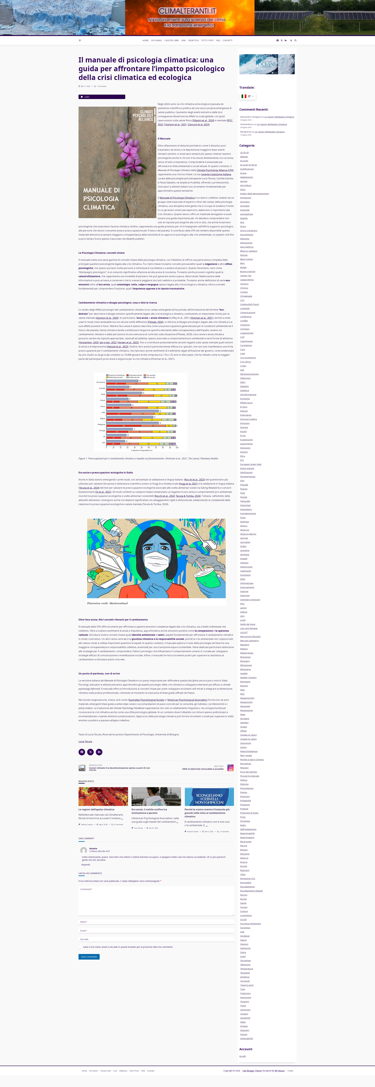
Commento (86, 889)
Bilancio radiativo (248, 251)
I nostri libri (171, 40)
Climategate (246, 296)
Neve (242, 714)
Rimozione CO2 (247, 878)
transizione (245, 997)
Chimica (244, 288)
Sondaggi (245, 936)
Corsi (242, 349)
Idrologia (244, 554)
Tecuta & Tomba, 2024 (188, 496)
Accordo (244, 160)
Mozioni (244, 685)
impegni (244, 562)
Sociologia (245, 927)
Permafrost (245, 763)
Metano (244, 648)
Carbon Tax (245, 275)
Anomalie (244, 205)
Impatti (243, 558)
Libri (242, 616)
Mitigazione (246, 665)
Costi (242, 353)
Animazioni (245, 197)
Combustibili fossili (249, 304)
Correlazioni (246, 345)
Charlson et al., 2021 (175, 124)
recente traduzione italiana (216, 174)
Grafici (243, 546)
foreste (243, 497)
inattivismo (245, 570)
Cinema (244, 292)
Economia (245, 398)
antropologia (246, 214)
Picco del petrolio (248, 771)
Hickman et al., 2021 (201, 317)
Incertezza (245, 575)
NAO (242, 689)
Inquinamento (247, 587)
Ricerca (243, 862)
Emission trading (248, 419)
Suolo (243, 956)
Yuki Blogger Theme (252, 1070)
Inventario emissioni (250, 599)
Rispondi (85, 864)
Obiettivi (244, 722)
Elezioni (244, 411)
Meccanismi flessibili (250, 636)
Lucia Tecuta (85, 741)
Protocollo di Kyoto (249, 812)
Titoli (242, 989)
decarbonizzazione (249, 374)
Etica (242, 456)
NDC (242, 694)
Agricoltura (245, 185)
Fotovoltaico (246, 509)
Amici (243, 189)
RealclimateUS (247, 837)
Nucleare (244, 718)
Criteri (243, 365)
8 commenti (118, 824)
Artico (243, 226)
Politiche (244, 784)
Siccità (243, 919)
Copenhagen (246, 341)
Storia (243, 952)
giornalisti (245, 542)
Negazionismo (247, 698)
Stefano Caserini (87, 824)
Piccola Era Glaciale (249, 776)
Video (243, 1022)
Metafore (244, 644)
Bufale (243, 267)
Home (146, 40)
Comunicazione (247, 312)
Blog (242, 263)
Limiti (243, 620)
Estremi (244, 452)
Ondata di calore (248, 735)
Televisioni (245, 964)
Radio (243, 825)
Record (243, 845)
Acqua (243, 173)
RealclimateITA (247, 833)
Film (242, 480)
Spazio (243, 940)
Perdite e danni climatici (252, 759)
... (122, 818)
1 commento (101, 86)
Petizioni (244, 767)
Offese (243, 730)
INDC (242, 579)
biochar (244, 255)
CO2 (242, 300)
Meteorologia (246, 653)
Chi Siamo (156, 40)
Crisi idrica (245, 361)
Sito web (84, 939)
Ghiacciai (244, 529)
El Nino (243, 406)
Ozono (243, 747)
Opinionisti (245, 743)
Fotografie (245, 501)
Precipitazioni (247, 788)
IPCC (242, 603)
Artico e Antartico (248, 230)
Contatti (227, 40)
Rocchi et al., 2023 (194, 479)
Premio (243, 792)
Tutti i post (207, 40)
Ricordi (243, 866)
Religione (244, 853)
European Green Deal (250, 464)
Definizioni (245, 378)
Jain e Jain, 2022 (108, 342)
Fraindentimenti (248, 513)
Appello (244, 218)
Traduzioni (245, 993)
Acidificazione (247, 169)
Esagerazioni (246, 439)
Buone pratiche (247, 271)
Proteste (244, 808)
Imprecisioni (246, 566)
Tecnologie (245, 960)
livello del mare (247, 624)
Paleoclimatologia (249, 751)
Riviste (243, 899)
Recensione (246, 841)
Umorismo (245, 1009)
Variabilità (245, 1018)
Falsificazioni (246, 472)
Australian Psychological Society (146, 699)
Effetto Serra (246, 402)
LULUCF (244, 632)
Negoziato (245, 706)
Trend (243, 1005)
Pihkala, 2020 (155, 322)
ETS (242, 460)
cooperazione (246, 333)
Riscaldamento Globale (251, 890)
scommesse (246, 915)
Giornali (244, 538)
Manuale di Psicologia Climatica (177, 197)
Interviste (245, 595)
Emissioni (245, 423)
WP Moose (280, 1070)
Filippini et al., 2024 (203, 120)
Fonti (242, 493)
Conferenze (246, 316)
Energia (244, 427)
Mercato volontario (249, 640)
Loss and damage (249, 628)
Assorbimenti (246, 234)
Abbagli (244, 156)
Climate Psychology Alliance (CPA (215, 170)
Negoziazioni (246, 710)
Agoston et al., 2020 (107, 317)
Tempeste (245, 972)
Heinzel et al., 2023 (117, 346)
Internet (244, 591)
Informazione (246, 583)
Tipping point (247, 985)
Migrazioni (245, 657)
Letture (243, 612)
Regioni (244, 849)
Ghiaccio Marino (248, 534)
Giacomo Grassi (192, 832)
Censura (244, 283)
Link (183, 40)
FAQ (218, 40)
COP (242, 337)
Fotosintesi (245, 505)
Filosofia (244, 484)
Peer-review (246, 755)
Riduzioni (244, 870)
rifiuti (243, 874)
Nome (83, 921)
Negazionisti (246, 702)
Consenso (245, 324)
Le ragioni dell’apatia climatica (96, 809)
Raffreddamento (248, 829)
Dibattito (244, 386)
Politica (243, 780)
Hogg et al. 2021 (188, 483)
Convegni (244, 329)
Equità (243, 431)
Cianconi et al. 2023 (198, 124)
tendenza (244, 977)
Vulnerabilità (246, 1038)
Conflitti (244, 320)
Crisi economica (248, 357)
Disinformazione (248, 394)
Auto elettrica (246, 246)
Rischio (243, 895)
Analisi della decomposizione (254, 193)
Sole (242, 931)
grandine (244, 550)
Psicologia (245, 821)
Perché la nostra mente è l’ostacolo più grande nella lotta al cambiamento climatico (207, 813)
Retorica (244, 858)
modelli (244, 673)
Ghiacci (243, 525)
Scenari (244, 907)
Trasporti (244, 1001)
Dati (242, 370)
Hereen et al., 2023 (128, 342)
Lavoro (243, 607)
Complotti (245, 308)
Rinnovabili (245, 882)
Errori (243, 435)
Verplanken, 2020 (88, 342)
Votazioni (244, 1030)
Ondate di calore (248, 739)
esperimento (246, 443)
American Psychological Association (187, 699)
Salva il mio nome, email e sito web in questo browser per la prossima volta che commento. (128, 947)
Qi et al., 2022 (103, 491)
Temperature (246, 968)
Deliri (243, 382)
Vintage (244, 1026)
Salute (243, 903)
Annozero (245, 201)
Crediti (290, 1070)
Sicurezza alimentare (250, 923)
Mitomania (245, 669)
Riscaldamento (247, 886)
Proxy (243, 817)
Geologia (244, 521)
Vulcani (243, 1034)
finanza (243, 488)
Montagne (245, 681)
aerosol (243, 181)
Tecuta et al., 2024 (89, 487)
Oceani (243, 726)
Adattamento (246, 177)
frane (243, 517)
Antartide (244, 210)
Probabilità (245, 800)
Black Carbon (246, 259)
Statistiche (245, 948)
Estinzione (245, 447)
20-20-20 (244, 152)
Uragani (244, 1013)
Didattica (193, 40)
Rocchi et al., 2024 (165, 496)
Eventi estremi (247, 468)
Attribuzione (246, 242)
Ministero (245, 661)
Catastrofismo (247, 279)
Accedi (242, 1056)
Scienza (244, 911)
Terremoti (245, 981)
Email (83, 930)
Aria (242, 222)
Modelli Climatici (248, 677)
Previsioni (245, 796)
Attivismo (244, 238)
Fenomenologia (247, 476)
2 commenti (224, 832)
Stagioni (244, 944)
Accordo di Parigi (248, 164)
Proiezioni (245, 804)
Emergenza (245, 415)
